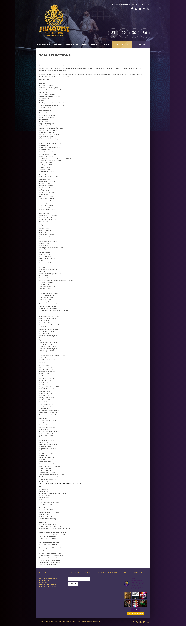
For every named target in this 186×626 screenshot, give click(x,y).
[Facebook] (132, 9)
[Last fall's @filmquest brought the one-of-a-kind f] (143, 603)
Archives (58, 44)
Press (84, 44)
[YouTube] (148, 9)
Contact (105, 44)
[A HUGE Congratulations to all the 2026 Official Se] (143, 595)
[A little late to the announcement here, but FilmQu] (135, 603)
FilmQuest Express (66, 65)
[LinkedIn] (140, 9)
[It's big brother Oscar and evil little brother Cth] (127, 595)
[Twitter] (144, 9)
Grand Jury (75, 65)
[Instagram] (136, 9)
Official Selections (84, 65)
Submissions (106, 65)
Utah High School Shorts (132, 65)
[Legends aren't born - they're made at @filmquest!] (127, 603)
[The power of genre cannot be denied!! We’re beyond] (135, 595)
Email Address (72, 576)
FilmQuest (57, 65)
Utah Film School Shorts (118, 65)
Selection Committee (96, 65)
